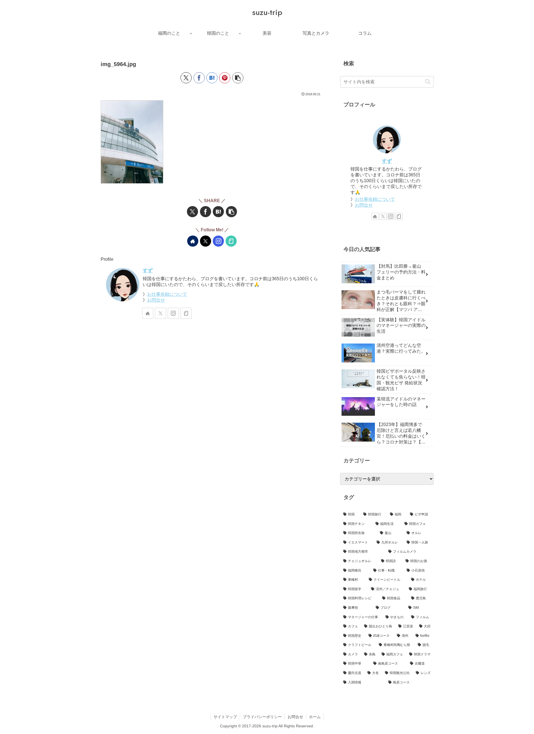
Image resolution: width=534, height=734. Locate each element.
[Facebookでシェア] (199, 77)
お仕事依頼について (167, 294)
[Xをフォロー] (205, 241)
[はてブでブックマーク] (211, 77)
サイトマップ (225, 717)
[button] (237, 77)
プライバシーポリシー (262, 717)
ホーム (315, 717)
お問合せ (156, 300)
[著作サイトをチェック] (192, 241)
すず (148, 270)
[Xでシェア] (186, 77)
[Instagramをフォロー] (218, 241)
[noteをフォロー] (231, 241)
